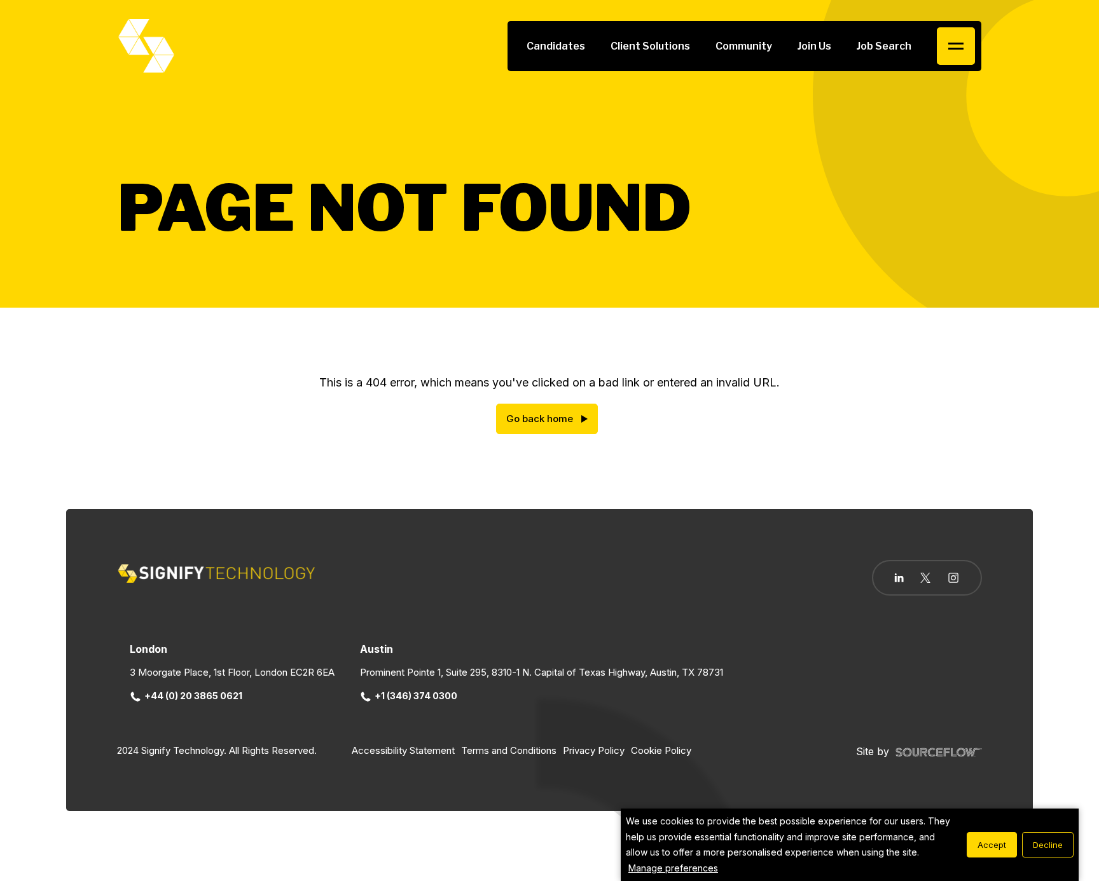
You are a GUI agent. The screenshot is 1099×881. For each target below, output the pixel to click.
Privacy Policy (594, 750)
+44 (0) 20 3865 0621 (193, 695)
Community (743, 46)
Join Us (814, 46)
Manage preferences (673, 868)
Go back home (539, 419)
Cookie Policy (661, 750)
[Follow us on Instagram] (953, 579)
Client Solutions (650, 46)
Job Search (884, 46)
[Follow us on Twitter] (925, 577)
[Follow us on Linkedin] (899, 577)
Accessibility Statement (403, 750)
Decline (1048, 845)
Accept (992, 845)
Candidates (556, 46)
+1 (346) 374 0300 (416, 695)
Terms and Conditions (508, 750)
